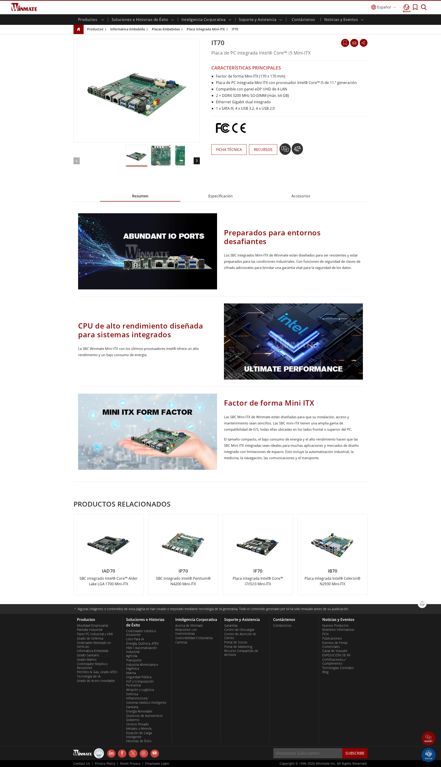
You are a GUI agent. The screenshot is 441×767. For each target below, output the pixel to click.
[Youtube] (155, 753)
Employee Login (157, 763)
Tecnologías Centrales (338, 668)
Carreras (181, 642)
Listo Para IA (135, 639)
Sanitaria (132, 707)
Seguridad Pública (138, 677)
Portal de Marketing (238, 647)
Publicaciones (332, 638)
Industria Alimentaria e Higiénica (142, 667)
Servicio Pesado (137, 724)
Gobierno (132, 720)
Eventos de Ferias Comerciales (335, 645)
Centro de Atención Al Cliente (240, 636)
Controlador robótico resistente (141, 633)
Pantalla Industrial (89, 630)
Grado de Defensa (90, 638)
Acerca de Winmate (189, 625)
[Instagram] (144, 753)
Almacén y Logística (140, 690)
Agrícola (131, 656)
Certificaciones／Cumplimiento (334, 661)
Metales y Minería (138, 729)
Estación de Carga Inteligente (139, 735)
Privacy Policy (105, 763)
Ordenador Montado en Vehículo (94, 645)
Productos (95, 29)
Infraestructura (136, 698)
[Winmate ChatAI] (429, 754)
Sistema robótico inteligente (146, 703)
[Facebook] (122, 753)
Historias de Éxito (138, 741)
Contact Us (82, 763)
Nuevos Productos (335, 625)
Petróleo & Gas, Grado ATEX (97, 672)
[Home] (78, 29)
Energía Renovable (139, 711)
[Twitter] (133, 753)
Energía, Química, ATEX (142, 643)
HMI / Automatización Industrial (141, 650)
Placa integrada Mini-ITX (206, 29)
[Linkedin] (111, 753)
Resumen (140, 196)
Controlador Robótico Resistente (92, 666)
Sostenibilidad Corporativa (193, 638)
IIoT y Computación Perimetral (140, 683)
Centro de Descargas (239, 630)
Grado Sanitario (88, 655)
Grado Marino (86, 659)
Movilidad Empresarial (92, 625)
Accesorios (300, 196)
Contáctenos (303, 19)
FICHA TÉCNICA (229, 149)
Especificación (220, 196)
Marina (131, 673)
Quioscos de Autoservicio (144, 716)
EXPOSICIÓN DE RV (336, 655)
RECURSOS (263, 149)
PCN (325, 634)
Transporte (134, 660)
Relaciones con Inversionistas (186, 632)
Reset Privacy (130, 763)
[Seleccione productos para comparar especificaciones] (297, 150)
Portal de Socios (235, 642)
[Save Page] (345, 42)
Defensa (132, 694)
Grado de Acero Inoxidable (96, 681)
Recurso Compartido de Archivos (241, 653)
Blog (325, 672)
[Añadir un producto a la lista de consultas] (286, 150)
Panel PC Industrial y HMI (95, 634)
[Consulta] (354, 42)
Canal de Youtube (335, 651)
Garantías (231, 625)
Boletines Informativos (338, 630)
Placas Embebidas (166, 29)
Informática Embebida (127, 29)
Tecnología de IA (88, 676)
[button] (429, 739)
